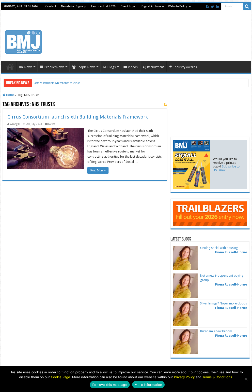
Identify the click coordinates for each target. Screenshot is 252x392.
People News (86, 67)
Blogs (112, 67)
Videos (133, 67)
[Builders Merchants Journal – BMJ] (23, 41)
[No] (245, 379)
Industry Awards (185, 67)
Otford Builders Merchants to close (57, 83)
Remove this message (109, 385)
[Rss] (207, 7)
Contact (50, 6)
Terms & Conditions (217, 377)
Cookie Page (60, 377)
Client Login (129, 6)
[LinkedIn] (218, 7)
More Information (148, 385)
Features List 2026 (103, 6)
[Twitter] (212, 7)
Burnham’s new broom (216, 331)
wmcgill (15, 124)
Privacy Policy (184, 377)
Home (10, 66)
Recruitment (155, 67)
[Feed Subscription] (165, 105)
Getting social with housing (219, 248)
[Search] (247, 6)
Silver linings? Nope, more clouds (223, 303)
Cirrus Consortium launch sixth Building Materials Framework (77, 117)
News (28, 67)
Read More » (98, 170)
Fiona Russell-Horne (231, 252)
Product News (54, 67)
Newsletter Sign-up (73, 6)
